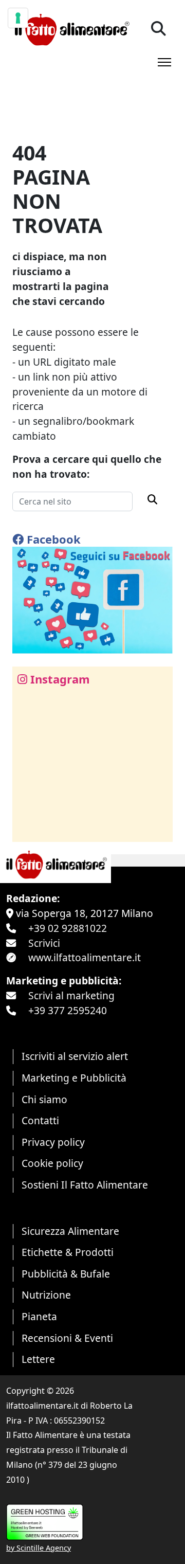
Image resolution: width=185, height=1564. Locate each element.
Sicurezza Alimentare (70, 1231)
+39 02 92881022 (67, 928)
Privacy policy (53, 1142)
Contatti (40, 1120)
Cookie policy (52, 1163)
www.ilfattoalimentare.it (84, 957)
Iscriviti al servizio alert (75, 1056)
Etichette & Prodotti (68, 1252)
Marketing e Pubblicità (74, 1078)
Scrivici (44, 943)
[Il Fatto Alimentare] (71, 28)
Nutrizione (46, 1295)
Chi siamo (44, 1099)
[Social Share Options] (27, 828)
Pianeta (39, 1316)
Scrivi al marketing (71, 995)
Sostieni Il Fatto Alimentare (85, 1185)
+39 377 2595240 (67, 1010)
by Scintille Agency (38, 1548)
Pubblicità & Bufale (66, 1274)
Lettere (38, 1359)
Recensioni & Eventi (67, 1338)
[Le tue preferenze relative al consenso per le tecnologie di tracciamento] (18, 18)
